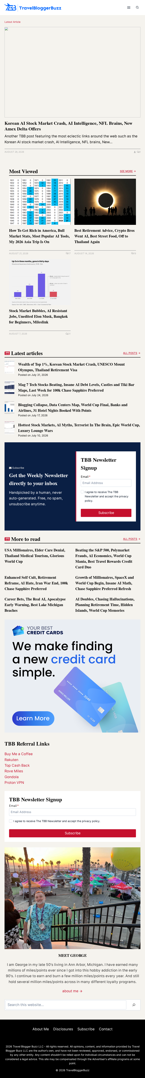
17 (69, 253)
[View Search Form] (137, 7)
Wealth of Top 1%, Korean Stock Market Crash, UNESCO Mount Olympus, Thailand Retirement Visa (71, 367)
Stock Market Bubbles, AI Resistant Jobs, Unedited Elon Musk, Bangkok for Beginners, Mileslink (38, 316)
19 (134, 253)
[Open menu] (128, 7)
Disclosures (63, 1029)
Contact (106, 1029)
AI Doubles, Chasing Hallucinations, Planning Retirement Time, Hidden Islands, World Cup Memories (104, 604)
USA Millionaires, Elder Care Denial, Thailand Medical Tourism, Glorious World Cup (35, 555)
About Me (40, 1029)
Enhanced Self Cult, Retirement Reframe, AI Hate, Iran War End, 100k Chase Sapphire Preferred (36, 583)
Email (85, 477)
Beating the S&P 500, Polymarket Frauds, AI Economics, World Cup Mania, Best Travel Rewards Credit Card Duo (103, 558)
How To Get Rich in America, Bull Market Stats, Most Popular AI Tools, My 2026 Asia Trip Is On (39, 236)
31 (69, 333)
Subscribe (86, 1029)
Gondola (12, 777)
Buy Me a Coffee (19, 754)
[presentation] (72, 72)
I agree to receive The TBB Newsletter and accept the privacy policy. (106, 496)
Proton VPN (14, 782)
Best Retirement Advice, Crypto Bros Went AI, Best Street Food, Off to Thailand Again (104, 236)
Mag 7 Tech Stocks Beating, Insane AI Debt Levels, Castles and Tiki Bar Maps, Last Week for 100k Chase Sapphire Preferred (76, 387)
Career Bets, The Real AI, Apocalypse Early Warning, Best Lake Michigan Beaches (35, 604)
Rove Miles (14, 771)
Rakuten (11, 760)
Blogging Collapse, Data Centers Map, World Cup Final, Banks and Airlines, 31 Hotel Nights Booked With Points (72, 407)
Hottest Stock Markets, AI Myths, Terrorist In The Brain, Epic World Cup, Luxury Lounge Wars (79, 427)
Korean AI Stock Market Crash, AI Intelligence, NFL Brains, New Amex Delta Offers (68, 126)
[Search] (134, 1004)
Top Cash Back (17, 765)
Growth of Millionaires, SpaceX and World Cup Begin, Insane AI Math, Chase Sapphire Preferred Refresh (104, 583)
